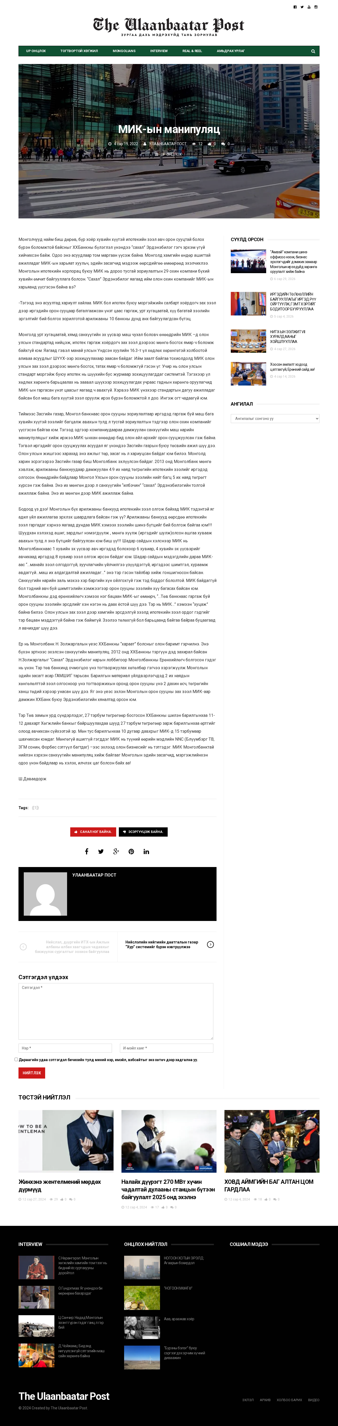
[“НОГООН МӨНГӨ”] (142, 1298)
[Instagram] (315, 7)
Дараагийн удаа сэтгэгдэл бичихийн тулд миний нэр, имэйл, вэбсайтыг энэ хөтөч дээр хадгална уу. (108, 1060)
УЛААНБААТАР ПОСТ (168, 144)
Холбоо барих (289, 1400)
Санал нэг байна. (96, 832)
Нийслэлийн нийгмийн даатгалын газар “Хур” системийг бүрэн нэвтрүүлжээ (161, 944)
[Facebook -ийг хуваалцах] (86, 851)
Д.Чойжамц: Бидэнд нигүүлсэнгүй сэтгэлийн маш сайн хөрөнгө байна (81, 1351)
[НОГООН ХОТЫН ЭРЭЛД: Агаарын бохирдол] (142, 1268)
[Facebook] (295, 7)
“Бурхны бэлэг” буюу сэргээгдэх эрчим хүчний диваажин (184, 1353)
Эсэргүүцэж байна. (146, 832)
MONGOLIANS (124, 51)
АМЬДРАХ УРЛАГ (231, 51)
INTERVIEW (159, 51)
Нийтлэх (32, 1073)
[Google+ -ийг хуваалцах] (116, 851)
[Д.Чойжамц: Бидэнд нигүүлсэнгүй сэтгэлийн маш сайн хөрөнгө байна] (36, 1355)
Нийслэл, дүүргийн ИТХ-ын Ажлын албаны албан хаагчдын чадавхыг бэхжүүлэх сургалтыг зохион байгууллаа (72, 947)
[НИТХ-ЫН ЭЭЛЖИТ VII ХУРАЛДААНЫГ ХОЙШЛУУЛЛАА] (248, 341)
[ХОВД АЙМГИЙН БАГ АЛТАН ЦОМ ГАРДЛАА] (272, 1141)
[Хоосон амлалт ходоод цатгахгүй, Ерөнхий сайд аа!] (248, 374)
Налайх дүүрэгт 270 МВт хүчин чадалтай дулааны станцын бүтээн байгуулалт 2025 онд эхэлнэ (168, 1190)
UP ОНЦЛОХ (36, 51)
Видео (314, 1400)
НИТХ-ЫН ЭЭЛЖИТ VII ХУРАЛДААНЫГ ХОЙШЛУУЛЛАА (287, 337)
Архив (265, 1400)
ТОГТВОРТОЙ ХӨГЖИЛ (79, 51)
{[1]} (35, 808)
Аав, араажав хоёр (179, 1319)
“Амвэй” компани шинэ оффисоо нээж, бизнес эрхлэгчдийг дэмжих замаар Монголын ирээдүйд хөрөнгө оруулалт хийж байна (293, 262)
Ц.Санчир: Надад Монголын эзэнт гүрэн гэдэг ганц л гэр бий (81, 1322)
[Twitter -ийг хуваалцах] (100, 851)
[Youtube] (309, 7)
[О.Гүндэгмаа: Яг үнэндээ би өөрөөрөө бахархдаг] (36, 1297)
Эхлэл (248, 1400)
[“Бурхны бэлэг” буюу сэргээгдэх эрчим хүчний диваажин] (142, 1357)
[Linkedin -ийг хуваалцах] (146, 851)
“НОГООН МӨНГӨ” (178, 1288)
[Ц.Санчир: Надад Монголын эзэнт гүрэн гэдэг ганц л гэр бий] (36, 1326)
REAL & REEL (192, 51)
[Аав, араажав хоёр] (142, 1328)
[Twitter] (302, 7)
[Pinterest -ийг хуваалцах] (131, 851)
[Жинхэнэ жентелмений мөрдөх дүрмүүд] (66, 1141)
